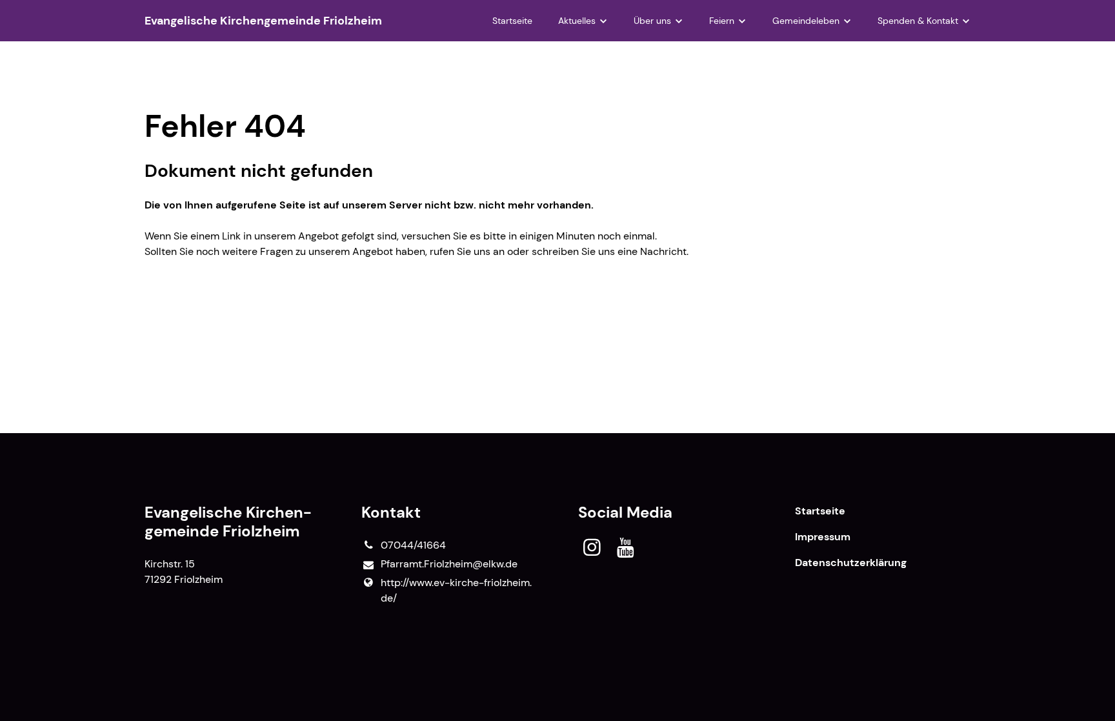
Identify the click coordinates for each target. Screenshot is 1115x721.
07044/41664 (413, 545)
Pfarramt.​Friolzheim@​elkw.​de (449, 564)
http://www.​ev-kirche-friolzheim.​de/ (456, 590)
